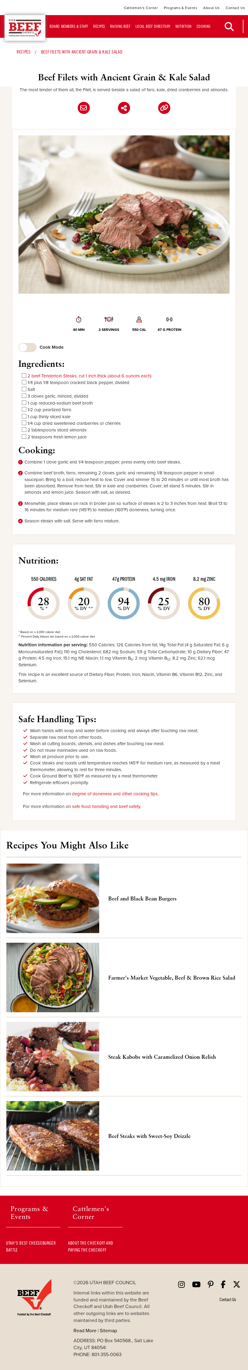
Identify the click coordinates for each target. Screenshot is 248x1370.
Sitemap (108, 1330)
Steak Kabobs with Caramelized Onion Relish (162, 1056)
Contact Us (235, 7)
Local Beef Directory (153, 26)
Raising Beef (120, 26)
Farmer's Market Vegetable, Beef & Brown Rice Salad (171, 977)
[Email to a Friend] (84, 108)
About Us (211, 7)
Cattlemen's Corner (141, 7)
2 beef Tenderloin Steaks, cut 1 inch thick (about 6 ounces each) (90, 376)
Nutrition (183, 26)
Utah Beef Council (25, 28)
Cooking (203, 26)
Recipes (99, 26)
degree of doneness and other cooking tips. (115, 793)
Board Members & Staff (69, 26)
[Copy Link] (164, 108)
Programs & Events (180, 7)
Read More (84, 1330)
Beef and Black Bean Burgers (142, 898)
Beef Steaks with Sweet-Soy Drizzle (149, 1136)
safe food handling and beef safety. (106, 806)
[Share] (124, 108)
